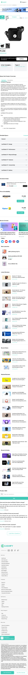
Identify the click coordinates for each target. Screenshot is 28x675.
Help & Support (4, 610)
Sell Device (3, 596)
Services (3, 555)
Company (3, 579)
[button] (7, 672)
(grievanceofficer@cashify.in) (7, 655)
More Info (3, 622)
